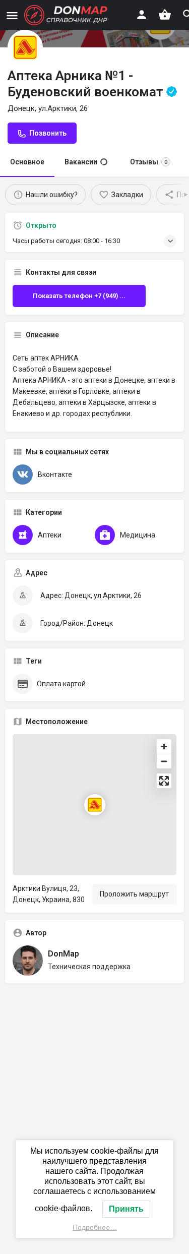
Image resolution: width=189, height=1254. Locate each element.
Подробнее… (95, 1227)
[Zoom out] (164, 761)
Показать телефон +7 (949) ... (79, 296)
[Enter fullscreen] (164, 780)
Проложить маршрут (134, 894)
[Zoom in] (164, 746)
